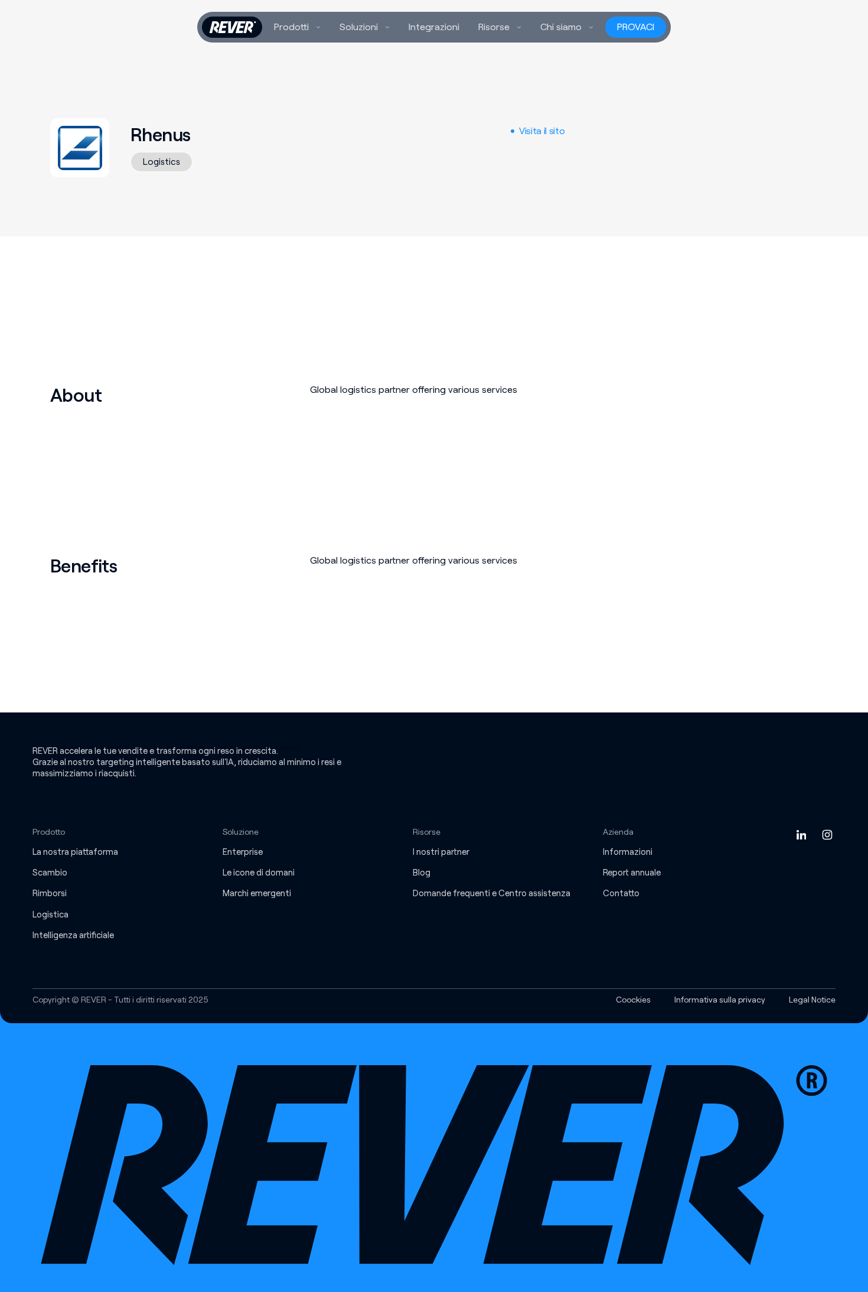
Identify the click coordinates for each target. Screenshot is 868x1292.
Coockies (633, 999)
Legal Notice (812, 999)
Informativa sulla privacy (719, 999)
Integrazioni (434, 27)
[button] (297, 27)
